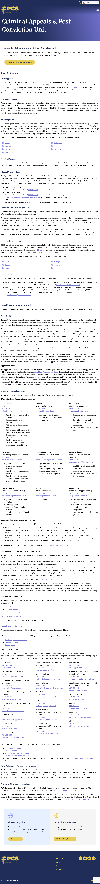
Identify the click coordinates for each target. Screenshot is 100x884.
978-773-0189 (74, 715)
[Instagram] (94, 858)
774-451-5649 (41, 676)
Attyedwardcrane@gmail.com (13, 699)
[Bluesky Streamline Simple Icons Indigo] (85, 858)
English (88, 3)
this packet (41, 250)
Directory (59, 866)
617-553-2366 (41, 703)
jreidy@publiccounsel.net (78, 496)
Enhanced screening (12, 612)
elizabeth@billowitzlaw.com (12, 676)
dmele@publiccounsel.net (12, 460)
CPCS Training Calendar (14, 748)
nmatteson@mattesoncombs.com (48, 697)
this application (24, 579)
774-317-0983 (41, 685)
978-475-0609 (41, 731)
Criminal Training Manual (11, 616)
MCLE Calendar (11, 751)
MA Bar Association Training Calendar (19, 753)
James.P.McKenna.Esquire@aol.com (49, 688)
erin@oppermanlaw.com (78, 668)
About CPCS (60, 859)
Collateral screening (12, 609)
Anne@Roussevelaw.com (78, 690)
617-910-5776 (7, 493)
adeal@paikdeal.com (10, 728)
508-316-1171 (7, 665)
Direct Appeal (10, 607)
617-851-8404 (7, 697)
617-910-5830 (7, 409)
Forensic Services (11, 642)
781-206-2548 (41, 668)
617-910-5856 (33, 195)
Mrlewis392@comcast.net (11, 688)
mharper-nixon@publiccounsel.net (49, 460)
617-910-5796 (7, 457)
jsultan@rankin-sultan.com (79, 708)
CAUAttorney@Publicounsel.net (68, 285)
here (75, 87)
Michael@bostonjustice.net (46, 706)
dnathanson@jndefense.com (46, 720)
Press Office (60, 869)
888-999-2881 (33, 190)
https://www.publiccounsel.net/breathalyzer (23, 197)
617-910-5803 (74, 460)
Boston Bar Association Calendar (17, 756)
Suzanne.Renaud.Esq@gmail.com (81, 679)
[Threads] (89, 858)
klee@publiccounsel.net (45, 411)
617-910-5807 (41, 409)
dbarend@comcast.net (10, 668)
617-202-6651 (74, 723)
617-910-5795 (41, 457)
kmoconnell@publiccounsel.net (14, 496)
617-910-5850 (33, 202)
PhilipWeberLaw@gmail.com (80, 726)
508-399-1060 (74, 676)
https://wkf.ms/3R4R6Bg (59, 545)
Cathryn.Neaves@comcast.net (47, 733)
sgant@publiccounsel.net (78, 411)
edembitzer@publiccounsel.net (46, 372)
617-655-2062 (74, 688)
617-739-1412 (7, 685)
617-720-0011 (74, 706)
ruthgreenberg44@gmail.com (13, 737)
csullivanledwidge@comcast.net (48, 679)
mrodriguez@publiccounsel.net (81, 462)
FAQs (58, 862)
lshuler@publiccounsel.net (46, 496)
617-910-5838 (41, 493)
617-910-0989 (74, 493)
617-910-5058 (74, 409)
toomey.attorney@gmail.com (80, 717)
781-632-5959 (7, 735)
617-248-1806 (41, 717)
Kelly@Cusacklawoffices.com (13, 711)
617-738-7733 (7, 674)
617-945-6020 (74, 665)
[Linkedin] (80, 858)
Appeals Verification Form (11, 626)
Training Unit (10, 645)
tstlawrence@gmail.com (78, 699)
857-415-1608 (41, 694)
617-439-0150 (7, 726)
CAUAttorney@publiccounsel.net (19, 295)
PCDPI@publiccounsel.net (51, 579)
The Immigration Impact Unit (16, 640)
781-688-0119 (7, 708)
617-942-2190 (7, 717)
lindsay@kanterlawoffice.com (47, 670)
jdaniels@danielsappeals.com (13, 720)
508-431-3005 (74, 697)
